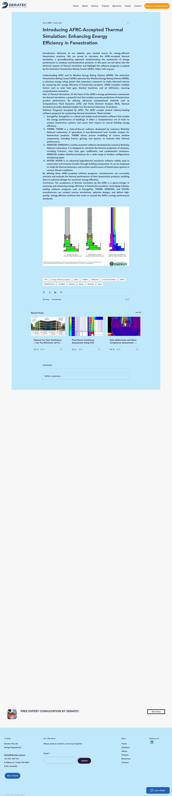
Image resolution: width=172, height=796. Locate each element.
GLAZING (61, 284)
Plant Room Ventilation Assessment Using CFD (83, 341)
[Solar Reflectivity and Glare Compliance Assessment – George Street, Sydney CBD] (124, 326)
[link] (61, 711)
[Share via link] (61, 292)
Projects (125, 755)
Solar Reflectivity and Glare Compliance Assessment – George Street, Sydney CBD (123, 341)
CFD (45, 279)
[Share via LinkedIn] (55, 292)
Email (46, 753)
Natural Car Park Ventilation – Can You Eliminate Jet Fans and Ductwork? (48, 341)
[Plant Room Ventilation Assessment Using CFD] (86, 326)
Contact (125, 762)
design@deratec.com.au (14, 755)
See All (138, 312)
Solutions (126, 747)
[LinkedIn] (151, 742)
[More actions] (127, 22)
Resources (126, 759)
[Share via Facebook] (44, 292)
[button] (156, 711)
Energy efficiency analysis (60, 279)
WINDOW (94, 279)
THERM (85, 279)
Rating (81, 284)
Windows (90, 284)
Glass (100, 284)
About (124, 751)
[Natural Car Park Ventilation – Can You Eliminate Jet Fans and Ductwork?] (48, 326)
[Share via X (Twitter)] (49, 292)
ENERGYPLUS (49, 284)
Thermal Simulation (109, 279)
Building (72, 284)
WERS (122, 279)
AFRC (76, 279)
